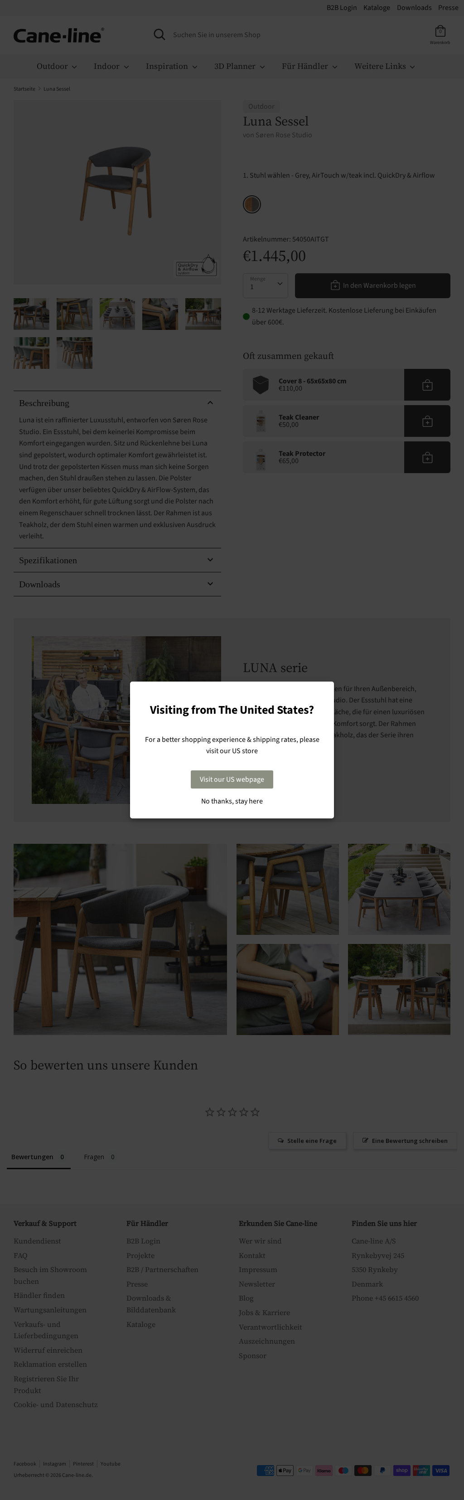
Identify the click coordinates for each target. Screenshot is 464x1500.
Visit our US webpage (232, 779)
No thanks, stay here (232, 801)
